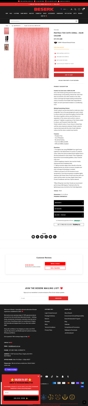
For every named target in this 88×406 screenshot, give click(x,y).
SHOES (44, 13)
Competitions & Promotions (72, 327)
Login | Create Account (51, 313)
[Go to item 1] (6, 31)
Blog (66, 321)
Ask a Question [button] (55, 268)
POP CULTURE (68, 13)
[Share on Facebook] (33, 236)
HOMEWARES (60, 13)
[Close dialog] (38, 376)
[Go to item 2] (6, 39)
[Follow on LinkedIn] (57, 376)
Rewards (47, 321)
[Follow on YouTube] (46, 376)
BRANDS (80, 13)
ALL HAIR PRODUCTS (16, 25)
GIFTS (74, 13)
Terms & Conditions (50, 327)
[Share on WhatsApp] (46, 236)
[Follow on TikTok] (52, 376)
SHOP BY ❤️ (44, 16)
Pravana (56, 30)
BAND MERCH (24, 13)
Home (7, 25)
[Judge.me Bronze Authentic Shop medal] (58, 397)
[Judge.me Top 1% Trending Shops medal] (72, 397)
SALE (11, 13)
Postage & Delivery (50, 316)
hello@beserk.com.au (14, 346)
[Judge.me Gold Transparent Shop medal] (50, 397)
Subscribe (58, 298)
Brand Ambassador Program (72, 318)
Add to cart (69, 75)
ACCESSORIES (51, 13)
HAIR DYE (31, 13)
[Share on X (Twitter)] (37, 236)
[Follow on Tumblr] (68, 376)
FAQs (46, 324)
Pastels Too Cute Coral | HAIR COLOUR (32, 25)
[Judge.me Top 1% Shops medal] (65, 397)
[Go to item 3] (6, 47)
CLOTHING (16, 13)
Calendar (67, 324)
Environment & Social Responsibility (74, 316)
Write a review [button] (55, 264)
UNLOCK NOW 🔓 (21, 398)
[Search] (76, 21)
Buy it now (68, 69)
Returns (47, 318)
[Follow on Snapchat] (62, 376)
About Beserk (68, 313)
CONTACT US (7, 342)
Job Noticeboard (69, 333)
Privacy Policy (48, 330)
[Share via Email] (50, 236)
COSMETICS (39, 13)
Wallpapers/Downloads (71, 330)
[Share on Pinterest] (42, 236)
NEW (7, 13)
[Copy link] (54, 236)
